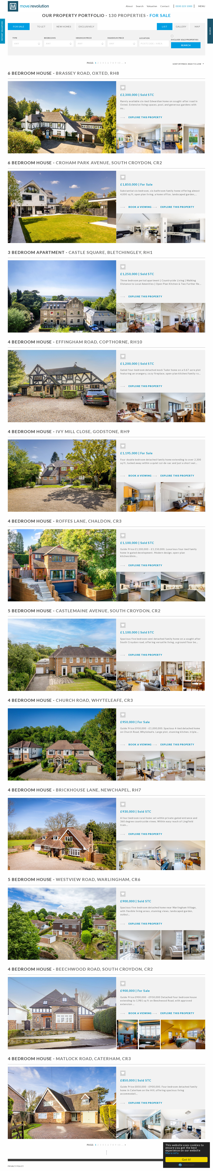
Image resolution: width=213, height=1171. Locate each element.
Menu (201, 6)
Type (14, 38)
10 (119, 63)
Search (140, 6)
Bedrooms (50, 38)
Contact (164, 6)
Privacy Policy (16, 1166)
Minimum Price (84, 38)
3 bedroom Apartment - (80, 252)
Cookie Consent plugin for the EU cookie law (186, 1165)
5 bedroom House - (84, 610)
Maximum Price (116, 38)
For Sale (18, 26)
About (129, 6)
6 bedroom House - (63, 73)
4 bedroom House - (75, 341)
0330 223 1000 (184, 6)
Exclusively (86, 26)
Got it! (186, 1159)
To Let (41, 26)
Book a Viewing (140, 206)
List (164, 26)
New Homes (64, 26)
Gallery (181, 26)
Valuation (152, 6)
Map (197, 26)
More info (172, 1153)
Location (144, 38)
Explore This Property (145, 117)
